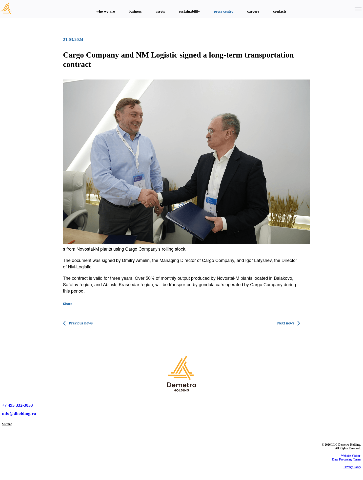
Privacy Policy (352, 467)
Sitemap (7, 424)
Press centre (223, 11)
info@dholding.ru (19, 413)
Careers (253, 11)
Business (135, 11)
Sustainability (189, 11)
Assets (160, 11)
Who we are (105, 11)
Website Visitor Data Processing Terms (346, 457)
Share (67, 304)
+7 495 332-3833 (17, 405)
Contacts (279, 11)
